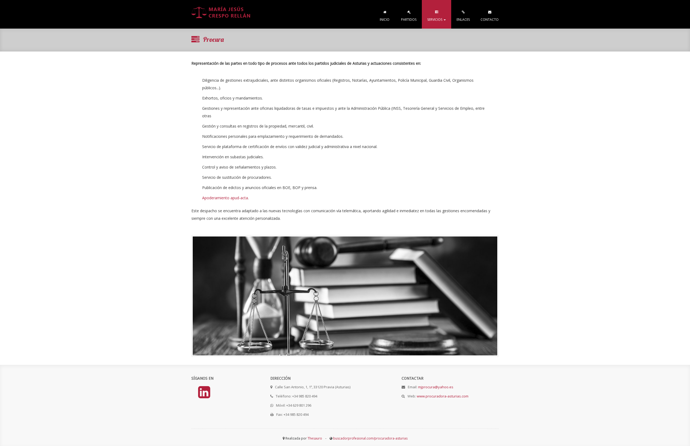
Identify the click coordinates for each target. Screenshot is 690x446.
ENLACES (463, 19)
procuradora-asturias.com (221, 14)
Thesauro (315, 438)
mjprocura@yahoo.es (435, 387)
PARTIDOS (408, 19)
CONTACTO (490, 19)
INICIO (384, 19)
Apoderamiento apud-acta (225, 197)
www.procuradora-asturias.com (442, 396)
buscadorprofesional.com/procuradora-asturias (370, 438)
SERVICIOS (435, 19)
